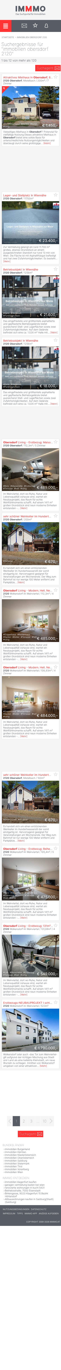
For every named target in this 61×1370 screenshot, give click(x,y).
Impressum (9, 1213)
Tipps (20, 1213)
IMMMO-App (31, 1213)
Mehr (47, 143)
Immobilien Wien (14, 1172)
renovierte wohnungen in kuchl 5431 (25, 1187)
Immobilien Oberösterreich (19, 1157)
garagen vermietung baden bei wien (25, 1184)
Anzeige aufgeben (49, 1213)
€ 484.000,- (47, 715)
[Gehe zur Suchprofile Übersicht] (24, 26)
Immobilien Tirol (13, 1166)
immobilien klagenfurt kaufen (20, 1181)
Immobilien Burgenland (17, 1149)
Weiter (56, 107)
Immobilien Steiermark (17, 1163)
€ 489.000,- (47, 487)
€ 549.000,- (47, 974)
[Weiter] (51, 1121)
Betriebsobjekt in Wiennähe (20, 269)
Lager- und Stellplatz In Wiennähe (24, 195)
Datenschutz (38, 1209)
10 (44, 1121)
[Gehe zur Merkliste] (35, 26)
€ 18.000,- (49, 386)
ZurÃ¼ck (5, 107)
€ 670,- (51, 561)
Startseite (8, 37)
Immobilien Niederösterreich (20, 1154)
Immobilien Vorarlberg (17, 1169)
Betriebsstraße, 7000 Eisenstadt (22, 1190)
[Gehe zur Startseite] (30, 15)
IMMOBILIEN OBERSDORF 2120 (32, 37)
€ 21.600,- (49, 314)
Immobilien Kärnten (15, 1152)
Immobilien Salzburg (16, 1160)
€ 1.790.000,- (46, 1048)
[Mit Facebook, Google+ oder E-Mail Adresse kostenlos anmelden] (46, 26)
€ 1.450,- (50, 125)
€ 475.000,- (47, 897)
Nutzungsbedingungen (16, 1209)
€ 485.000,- (47, 638)
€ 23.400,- (48, 240)
